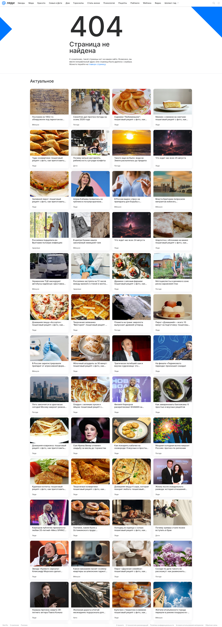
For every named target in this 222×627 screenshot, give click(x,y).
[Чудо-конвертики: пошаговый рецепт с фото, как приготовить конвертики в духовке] (49, 149)
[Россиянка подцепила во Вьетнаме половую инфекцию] (49, 231)
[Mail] (4, 3)
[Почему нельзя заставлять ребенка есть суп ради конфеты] (90, 149)
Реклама (24, 625)
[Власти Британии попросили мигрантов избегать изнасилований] (172, 190)
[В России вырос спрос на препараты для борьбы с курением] (131, 190)
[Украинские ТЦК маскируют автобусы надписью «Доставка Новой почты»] (49, 272)
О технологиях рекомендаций (137, 625)
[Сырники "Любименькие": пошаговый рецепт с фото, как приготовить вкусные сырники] (131, 108)
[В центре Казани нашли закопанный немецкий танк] (90, 231)
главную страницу (97, 64)
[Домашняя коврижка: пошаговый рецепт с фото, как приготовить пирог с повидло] (49, 436)
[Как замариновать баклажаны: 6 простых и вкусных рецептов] (172, 395)
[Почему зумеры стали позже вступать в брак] (172, 519)
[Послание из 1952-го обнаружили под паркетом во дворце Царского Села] (49, 108)
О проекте (120, 625)
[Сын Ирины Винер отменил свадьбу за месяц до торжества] (90, 436)
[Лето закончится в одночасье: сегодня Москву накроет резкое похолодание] (49, 395)
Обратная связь (211, 625)
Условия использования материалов (189, 625)
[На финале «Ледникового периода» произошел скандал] (172, 354)
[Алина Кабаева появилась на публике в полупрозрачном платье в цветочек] (90, 190)
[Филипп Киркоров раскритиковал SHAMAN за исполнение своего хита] (131, 395)
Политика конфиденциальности (162, 625)
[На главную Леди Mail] (10, 3)
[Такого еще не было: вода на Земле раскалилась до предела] (131, 149)
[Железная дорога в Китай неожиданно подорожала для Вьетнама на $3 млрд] (90, 601)
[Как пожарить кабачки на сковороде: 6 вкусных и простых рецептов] (131, 436)
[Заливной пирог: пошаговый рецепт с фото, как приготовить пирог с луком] (49, 190)
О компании (14, 625)
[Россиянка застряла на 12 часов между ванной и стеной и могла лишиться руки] (90, 272)
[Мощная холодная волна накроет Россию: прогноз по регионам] (172, 436)
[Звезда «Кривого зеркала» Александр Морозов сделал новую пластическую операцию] (49, 560)
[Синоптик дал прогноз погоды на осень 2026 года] (90, 108)
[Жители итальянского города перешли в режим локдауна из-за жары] (172, 601)
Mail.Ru (5, 625)
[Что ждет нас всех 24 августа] (131, 231)
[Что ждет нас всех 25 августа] (172, 149)
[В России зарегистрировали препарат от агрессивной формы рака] (49, 354)
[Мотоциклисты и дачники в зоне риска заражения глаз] (172, 272)
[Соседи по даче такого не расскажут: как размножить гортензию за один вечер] (172, 560)
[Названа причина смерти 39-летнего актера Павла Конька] (49, 601)
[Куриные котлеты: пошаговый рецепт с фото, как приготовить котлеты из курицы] (49, 478)
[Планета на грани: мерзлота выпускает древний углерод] (131, 313)
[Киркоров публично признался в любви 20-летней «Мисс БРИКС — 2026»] (49, 519)
